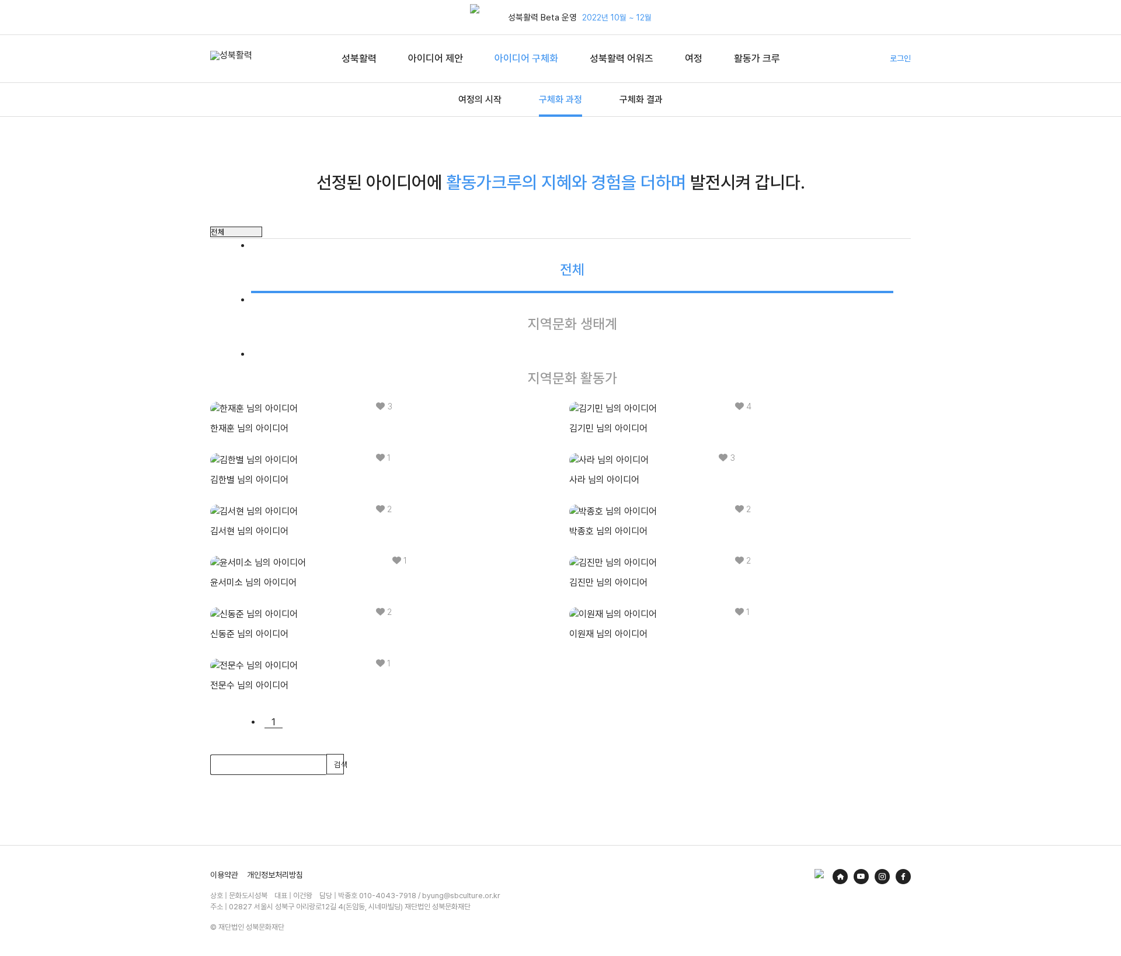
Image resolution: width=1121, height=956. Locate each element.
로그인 (900, 58)
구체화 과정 (560, 99)
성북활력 (359, 58)
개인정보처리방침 (275, 874)
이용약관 (224, 874)
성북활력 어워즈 (621, 58)
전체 (572, 269)
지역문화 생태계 (572, 323)
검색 (339, 764)
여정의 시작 (480, 99)
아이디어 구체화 (526, 58)
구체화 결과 (641, 99)
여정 (693, 58)
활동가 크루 (757, 58)
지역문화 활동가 (572, 378)
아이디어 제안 (435, 58)
